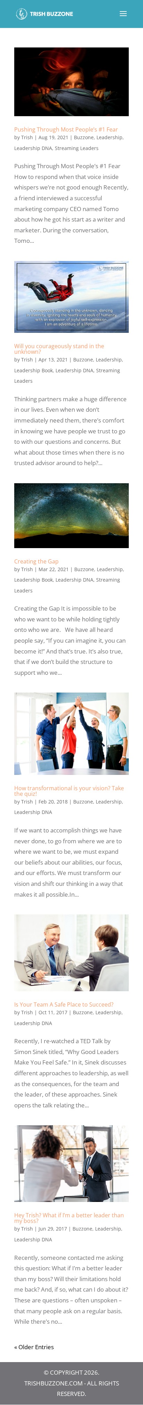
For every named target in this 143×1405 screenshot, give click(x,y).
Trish (27, 137)
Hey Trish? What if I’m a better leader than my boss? (69, 1218)
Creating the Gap (36, 561)
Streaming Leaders (77, 148)
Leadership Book (33, 370)
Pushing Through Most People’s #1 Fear (66, 129)
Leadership (109, 137)
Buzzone (84, 137)
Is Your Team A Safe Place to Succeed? (63, 1004)
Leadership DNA (33, 148)
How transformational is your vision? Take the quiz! (69, 791)
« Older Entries (34, 1347)
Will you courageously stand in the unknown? (59, 349)
